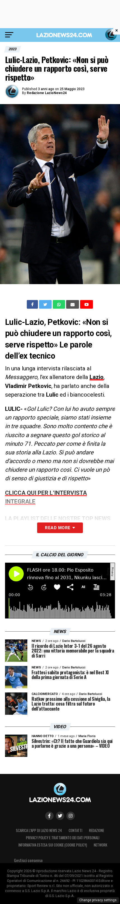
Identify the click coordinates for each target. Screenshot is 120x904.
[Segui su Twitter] (60, 816)
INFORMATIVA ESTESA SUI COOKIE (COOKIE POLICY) (52, 845)
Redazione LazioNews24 (47, 93)
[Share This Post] (59, 304)
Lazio (97, 377)
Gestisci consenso (28, 860)
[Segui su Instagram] (70, 816)
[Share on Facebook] (33, 304)
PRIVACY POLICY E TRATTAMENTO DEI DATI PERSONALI (62, 837)
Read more (57, 527)
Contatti (75, 830)
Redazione (96, 830)
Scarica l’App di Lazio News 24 (39, 830)
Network (100, 845)
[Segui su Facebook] (49, 816)
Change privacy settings (98, 900)
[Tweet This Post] (46, 304)
